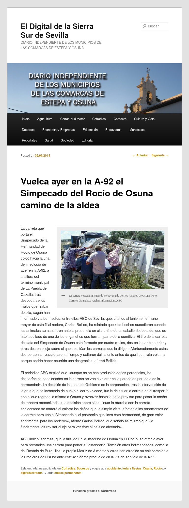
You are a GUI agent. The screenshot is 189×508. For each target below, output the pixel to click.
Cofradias (99, 118)
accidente (114, 468)
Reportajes (29, 140)
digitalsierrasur (31, 472)
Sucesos (83, 468)
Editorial (87, 140)
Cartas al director (72, 118)
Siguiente (160, 155)
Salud (49, 140)
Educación (90, 129)
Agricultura (44, 118)
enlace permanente (67, 472)
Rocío (158, 468)
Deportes (28, 129)
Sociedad (67, 140)
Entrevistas (113, 129)
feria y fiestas (132, 468)
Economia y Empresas (58, 129)
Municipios (137, 129)
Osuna (147, 468)
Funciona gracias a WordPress (94, 490)
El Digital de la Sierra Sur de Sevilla (57, 30)
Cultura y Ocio (144, 118)
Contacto (120, 118)
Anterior (140, 155)
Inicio (26, 118)
